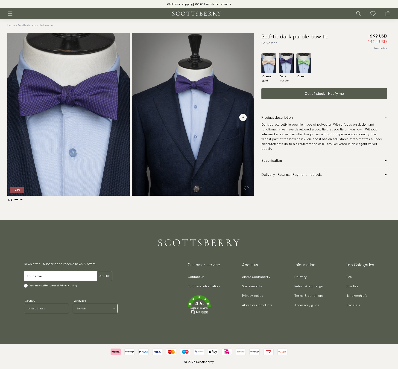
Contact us (196, 277)
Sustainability (252, 286)
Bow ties (352, 286)
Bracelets (353, 305)
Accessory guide (306, 305)
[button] (199, 5)
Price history (380, 47)
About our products (257, 305)
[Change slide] (16, 199)
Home (11, 25)
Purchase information (204, 286)
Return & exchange (308, 286)
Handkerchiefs (356, 296)
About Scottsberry (256, 277)
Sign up (104, 276)
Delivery (300, 277)
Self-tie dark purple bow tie (35, 25)
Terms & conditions (309, 296)
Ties (349, 277)
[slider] (199, 4)
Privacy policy (68, 285)
